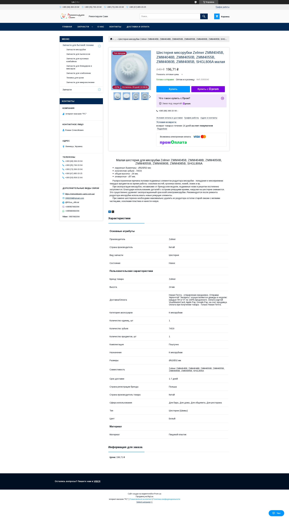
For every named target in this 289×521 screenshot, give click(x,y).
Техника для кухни (75, 78)
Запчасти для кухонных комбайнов (77, 59)
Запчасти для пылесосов (78, 54)
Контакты (115, 27)
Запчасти (83, 27)
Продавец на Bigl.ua (144, 496)
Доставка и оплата (138, 27)
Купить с (203, 89)
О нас (100, 27)
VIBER (97, 481)
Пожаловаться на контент (141, 499)
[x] (113, 212)
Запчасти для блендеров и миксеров (79, 67)
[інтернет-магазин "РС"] (72, 19)
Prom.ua (157, 494)
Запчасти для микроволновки (80, 82)
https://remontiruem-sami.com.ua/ (80, 194)
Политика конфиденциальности (166, 499)
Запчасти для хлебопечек (78, 73)
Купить (173, 89)
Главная (67, 27)
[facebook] (109, 212)
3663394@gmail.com (74, 198)
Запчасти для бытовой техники (78, 45)
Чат (279, 513)
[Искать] (204, 16)
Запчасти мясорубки (76, 49)
